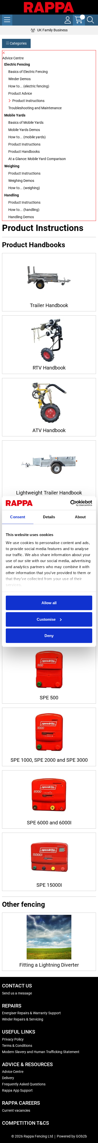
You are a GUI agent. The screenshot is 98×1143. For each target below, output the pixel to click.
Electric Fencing (17, 64)
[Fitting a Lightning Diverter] (49, 937)
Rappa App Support (17, 1090)
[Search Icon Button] (90, 20)
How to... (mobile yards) (27, 137)
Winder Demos (19, 79)
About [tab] (80, 517)
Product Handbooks (24, 152)
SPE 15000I (49, 885)
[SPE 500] (49, 670)
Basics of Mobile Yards (25, 122)
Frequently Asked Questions (23, 1084)
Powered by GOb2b (72, 1136)
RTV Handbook (49, 368)
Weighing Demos (21, 181)
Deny (49, 635)
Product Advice (20, 93)
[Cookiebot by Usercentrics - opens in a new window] (70, 503)
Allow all (49, 603)
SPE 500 (49, 698)
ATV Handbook (49, 430)
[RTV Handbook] (49, 340)
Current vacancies (16, 1110)
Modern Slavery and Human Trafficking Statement (40, 1052)
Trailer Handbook (49, 305)
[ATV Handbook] (49, 402)
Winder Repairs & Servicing (22, 1019)
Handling (11, 195)
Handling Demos (21, 217)
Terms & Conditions (17, 1046)
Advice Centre (12, 1072)
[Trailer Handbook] (49, 277)
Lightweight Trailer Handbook (49, 493)
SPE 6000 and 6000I (49, 823)
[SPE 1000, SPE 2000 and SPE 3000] (49, 732)
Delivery (8, 1078)
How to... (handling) (23, 210)
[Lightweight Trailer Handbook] (49, 465)
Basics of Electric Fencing (28, 72)
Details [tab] (49, 517)
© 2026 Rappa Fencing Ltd (32, 1136)
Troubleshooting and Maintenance (35, 108)
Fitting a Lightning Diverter (49, 965)
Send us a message (17, 993)
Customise (46, 619)
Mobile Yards (14, 115)
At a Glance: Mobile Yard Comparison (37, 159)
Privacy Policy (13, 1039)
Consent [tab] (17, 517)
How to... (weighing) (24, 188)
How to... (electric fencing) (28, 86)
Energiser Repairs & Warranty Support (31, 1013)
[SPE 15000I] (49, 857)
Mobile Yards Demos (24, 130)
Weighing (11, 166)
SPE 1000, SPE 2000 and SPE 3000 (49, 760)
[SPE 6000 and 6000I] (49, 795)
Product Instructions (28, 101)
